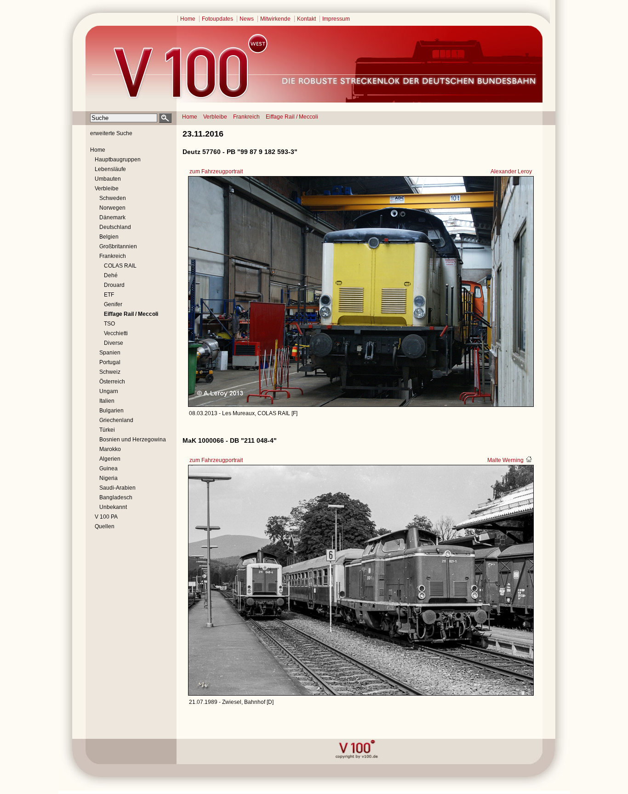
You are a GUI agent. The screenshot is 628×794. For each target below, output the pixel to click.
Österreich (112, 381)
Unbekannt (113, 507)
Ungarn (108, 391)
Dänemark (112, 217)
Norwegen (112, 208)
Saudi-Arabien (117, 488)
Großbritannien (118, 246)
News (247, 19)
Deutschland (115, 227)
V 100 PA (106, 517)
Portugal (109, 362)
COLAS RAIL (120, 266)
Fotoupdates (217, 19)
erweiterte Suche (111, 133)
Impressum (336, 19)
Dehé (111, 275)
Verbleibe (215, 117)
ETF (109, 294)
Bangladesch (115, 497)
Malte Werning (505, 460)
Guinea (108, 468)
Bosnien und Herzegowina (132, 439)
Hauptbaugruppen (118, 159)
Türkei (107, 430)
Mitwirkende (275, 19)
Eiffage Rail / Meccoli (292, 117)
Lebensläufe (110, 169)
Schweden (112, 198)
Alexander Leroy (511, 171)
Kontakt (306, 19)
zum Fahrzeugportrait (216, 171)
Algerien (109, 459)
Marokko (110, 449)
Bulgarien (111, 410)
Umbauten (108, 179)
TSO (109, 323)
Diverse (113, 343)
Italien (106, 401)
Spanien (109, 352)
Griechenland (116, 420)
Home (187, 19)
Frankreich (246, 117)
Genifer (113, 304)
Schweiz (109, 372)
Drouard (114, 285)
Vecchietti (116, 333)
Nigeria (108, 478)
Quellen (104, 526)
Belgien (109, 237)
